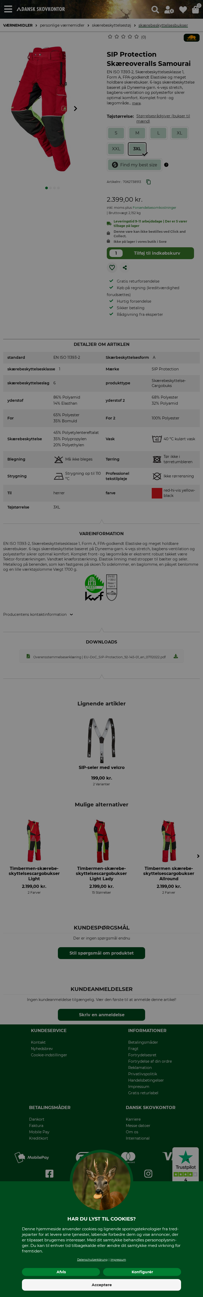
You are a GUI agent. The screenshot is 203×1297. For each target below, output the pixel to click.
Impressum (118, 1259)
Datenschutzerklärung (92, 1259)
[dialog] (101, 648)
